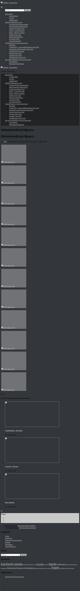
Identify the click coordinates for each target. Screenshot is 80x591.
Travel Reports (10, 546)
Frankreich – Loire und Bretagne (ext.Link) (24, 47)
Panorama (11, 568)
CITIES (11, 18)
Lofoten (67, 564)
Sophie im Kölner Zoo (17, 29)
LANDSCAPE (13, 20)
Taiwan (46, 568)
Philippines (20, 568)
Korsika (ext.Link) (15, 53)
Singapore (36, 568)
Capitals (18, 564)
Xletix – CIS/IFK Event (16, 31)
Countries (8, 538)
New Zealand (9, 502)
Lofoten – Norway (11, 466)
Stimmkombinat (15, 41)
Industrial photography (13, 540)
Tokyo (49, 568)
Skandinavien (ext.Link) (17, 57)
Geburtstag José (15, 35)
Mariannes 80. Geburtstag (18, 26)
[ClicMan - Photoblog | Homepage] (9, 3)
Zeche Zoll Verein (70, 568)
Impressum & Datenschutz (14, 577)
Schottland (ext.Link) (16, 51)
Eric (5, 142)
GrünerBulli (13, 62)
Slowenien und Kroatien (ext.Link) (21, 49)
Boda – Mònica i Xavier (17, 33)
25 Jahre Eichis (14, 39)
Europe (40, 564)
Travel (55, 567)
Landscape (8, 544)
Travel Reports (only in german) (16, 43)
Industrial (46, 564)
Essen (34, 564)
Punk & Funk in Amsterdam (18, 24)
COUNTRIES (13, 16)
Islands (7, 542)
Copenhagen (26, 564)
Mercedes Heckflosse (16, 64)
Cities (7, 536)
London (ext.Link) (15, 55)
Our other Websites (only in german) (18, 60)
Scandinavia (29, 568)
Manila (71, 564)
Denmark (31, 564)
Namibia (12, 45)
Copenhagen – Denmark (13, 430)
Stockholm (41, 568)
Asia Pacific (7, 564)
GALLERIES (9, 14)
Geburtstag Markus (16, 37)
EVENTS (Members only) (13, 22)
